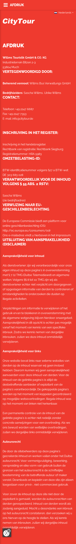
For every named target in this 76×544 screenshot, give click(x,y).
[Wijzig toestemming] (7, 532)
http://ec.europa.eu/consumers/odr (27, 230)
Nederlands (65, 12)
